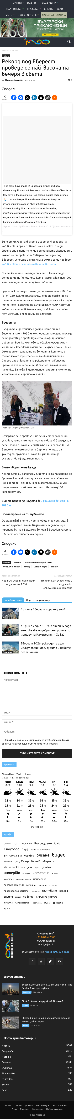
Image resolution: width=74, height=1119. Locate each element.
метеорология (23, 879)
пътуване (49, 891)
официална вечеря (11, 567)
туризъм (8, 903)
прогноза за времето (16, 891)
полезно (42, 885)
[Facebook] (32, 961)
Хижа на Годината (54, 15)
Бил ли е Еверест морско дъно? (43, 610)
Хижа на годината (40, 849)
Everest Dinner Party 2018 (36, 226)
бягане (42, 855)
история (26, 873)
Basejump (26, 992)
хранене (54, 567)
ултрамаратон (22, 903)
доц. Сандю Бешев (27, 861)
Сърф (25, 849)
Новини (6, 56)
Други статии (14, 977)
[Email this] (41, 97)
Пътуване (8, 1079)
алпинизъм (13, 856)
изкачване (46, 867)
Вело (59, 9)
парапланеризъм (14, 885)
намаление (39, 879)
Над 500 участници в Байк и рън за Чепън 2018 (18, 582)
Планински (14, 9)
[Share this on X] (27, 97)
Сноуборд (11, 849)
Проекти (24, 1109)
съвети (28, 897)
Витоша (27, 843)
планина (30, 885)
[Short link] (48, 97)
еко (23, 867)
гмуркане (8, 861)
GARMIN (7, 844)
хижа (7, 908)
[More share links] (54, 97)
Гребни (6, 635)
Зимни (17, 3)
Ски (57, 843)
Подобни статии (13, 600)
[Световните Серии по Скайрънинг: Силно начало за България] (10, 1022)
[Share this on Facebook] (14, 97)
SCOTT (16, 843)
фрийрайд (58, 903)
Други (25, 1005)
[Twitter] (50, 961)
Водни (31, 3)
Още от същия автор (38, 600)
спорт (18, 897)
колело (55, 873)
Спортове (8, 1051)
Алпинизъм (7, 652)
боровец (29, 856)
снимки (8, 897)
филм (47, 903)
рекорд (27, 567)
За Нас (8, 1105)
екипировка (11, 867)
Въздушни (48, 3)
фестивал (37, 903)
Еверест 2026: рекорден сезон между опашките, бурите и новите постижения (46, 648)
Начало (5, 50)
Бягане (48, 9)
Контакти (37, 1109)
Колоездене (43, 843)
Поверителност (54, 1109)
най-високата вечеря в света (38, 562)
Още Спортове (27, 15)
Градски (33, 9)
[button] (69, 42)
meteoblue (37, 827)
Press (14, 1109)
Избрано (6, 618)
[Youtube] (59, 961)
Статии (6, 1062)
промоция (35, 891)
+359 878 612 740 (45, 937)
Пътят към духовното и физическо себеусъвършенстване (56, 584)
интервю (12, 873)
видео (59, 855)
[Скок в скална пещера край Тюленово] (10, 1006)
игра (37, 867)
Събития (7, 1068)
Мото (9, 15)
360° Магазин (42, 1105)
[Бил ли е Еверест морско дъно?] (10, 613)
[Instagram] (41, 961)
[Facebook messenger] (20, 97)
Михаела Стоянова (14, 80)
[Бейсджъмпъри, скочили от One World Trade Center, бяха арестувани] (10, 989)
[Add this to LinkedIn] (34, 97)
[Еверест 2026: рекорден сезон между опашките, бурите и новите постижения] (10, 647)
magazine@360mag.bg (57, 951)
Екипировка (8, 1073)
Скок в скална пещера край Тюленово (43, 1001)
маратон (9, 879)
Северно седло (40, 567)
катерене (41, 873)
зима (29, 867)
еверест (17, 562)
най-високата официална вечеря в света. (29, 264)
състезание (46, 896)
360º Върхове (59, 1105)
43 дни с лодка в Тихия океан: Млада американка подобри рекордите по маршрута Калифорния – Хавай (46, 630)
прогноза (53, 885)
